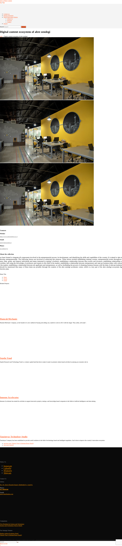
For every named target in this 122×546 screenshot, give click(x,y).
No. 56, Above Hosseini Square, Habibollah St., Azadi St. (16, 485)
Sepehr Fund (6, 358)
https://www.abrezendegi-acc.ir (9, 236)
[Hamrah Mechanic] (22, 315)
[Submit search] (17, 542)
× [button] (0, 545)
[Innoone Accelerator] (22, 393)
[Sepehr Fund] (22, 354)
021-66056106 (4, 489)
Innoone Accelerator (9, 397)
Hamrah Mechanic (8, 319)
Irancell (9, 445)
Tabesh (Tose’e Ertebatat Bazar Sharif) (19, 443)
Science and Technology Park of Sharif (11, 525)
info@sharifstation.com (6, 494)
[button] (5, 277)
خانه (1, 36)
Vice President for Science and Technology (12, 524)
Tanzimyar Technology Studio (13, 437)
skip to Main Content (6, 1)
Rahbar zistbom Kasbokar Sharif (9, 533)
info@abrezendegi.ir (6, 243)
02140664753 (4, 249)
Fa (1, 3)
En (4, 3)
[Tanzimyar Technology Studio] (22, 433)
